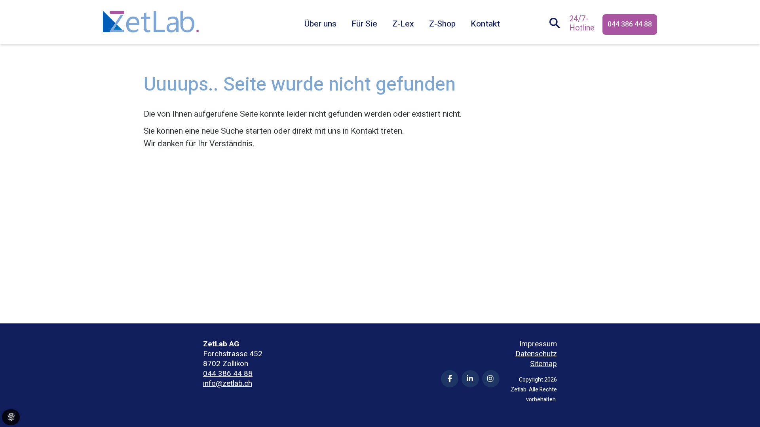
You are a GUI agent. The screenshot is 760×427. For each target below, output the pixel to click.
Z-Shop (442, 24)
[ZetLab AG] (151, 15)
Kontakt (485, 24)
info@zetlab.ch (227, 383)
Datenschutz (536, 354)
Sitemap (543, 364)
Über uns (320, 24)
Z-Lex (403, 24)
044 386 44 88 (630, 24)
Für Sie (364, 24)
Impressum (538, 344)
